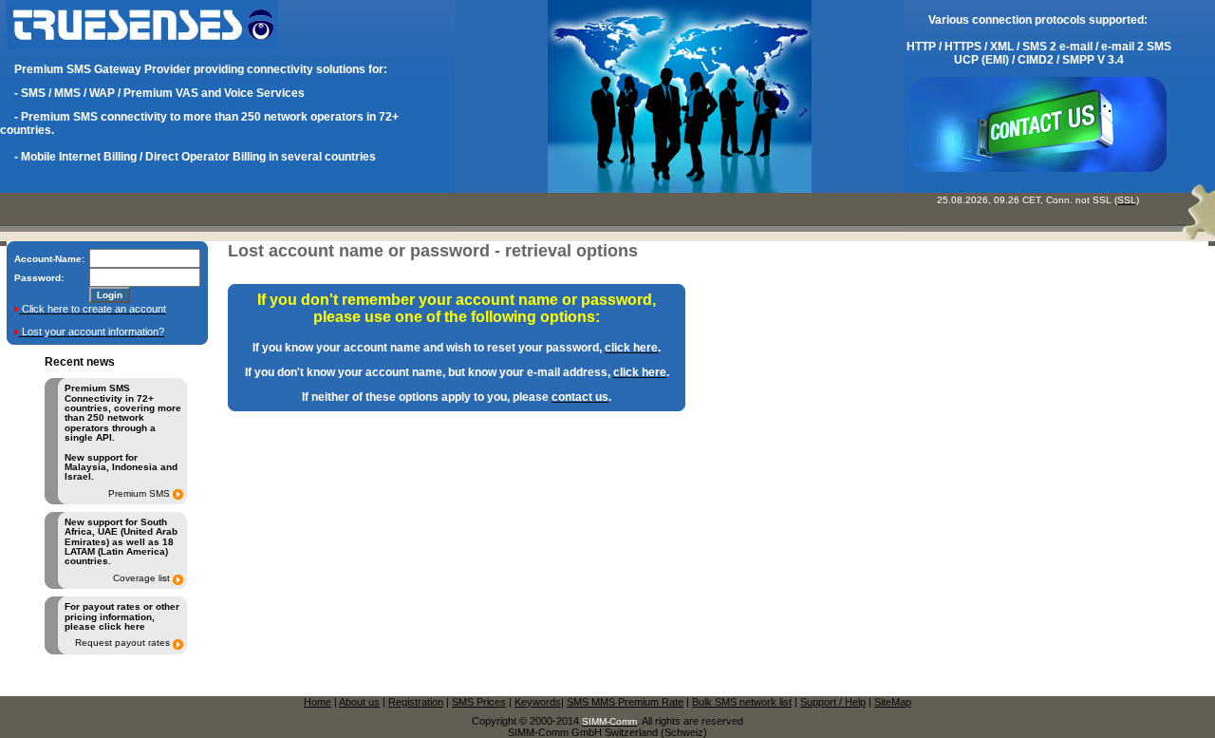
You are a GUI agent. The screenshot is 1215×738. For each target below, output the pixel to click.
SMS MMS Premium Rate (625, 702)
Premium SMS (139, 494)
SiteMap (892, 702)
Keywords (537, 702)
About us (359, 702)
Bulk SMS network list (742, 702)
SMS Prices (479, 702)
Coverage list (141, 578)
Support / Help (833, 702)
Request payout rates (122, 643)
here (134, 626)
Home (317, 702)
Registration (415, 702)
